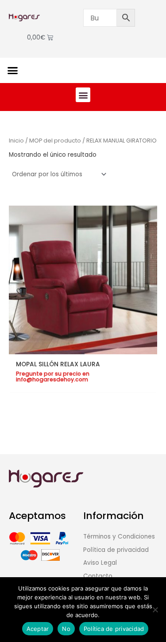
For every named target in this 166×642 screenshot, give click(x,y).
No (66, 628)
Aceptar (38, 628)
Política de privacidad (114, 628)
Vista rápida (83, 347)
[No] (155, 609)
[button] (12, 70)
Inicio (16, 140)
